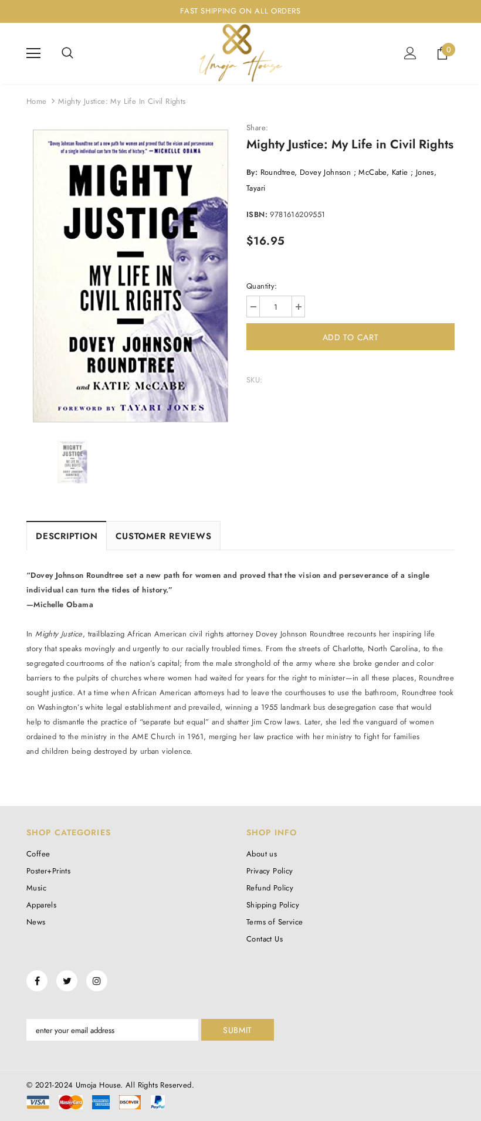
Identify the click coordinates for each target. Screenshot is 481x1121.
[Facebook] (37, 980)
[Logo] (240, 52)
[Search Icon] (67, 53)
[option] (130, 276)
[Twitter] (66, 980)
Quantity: (261, 286)
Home (36, 101)
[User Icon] (410, 53)
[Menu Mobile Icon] (33, 53)
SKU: (254, 379)
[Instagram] (96, 980)
